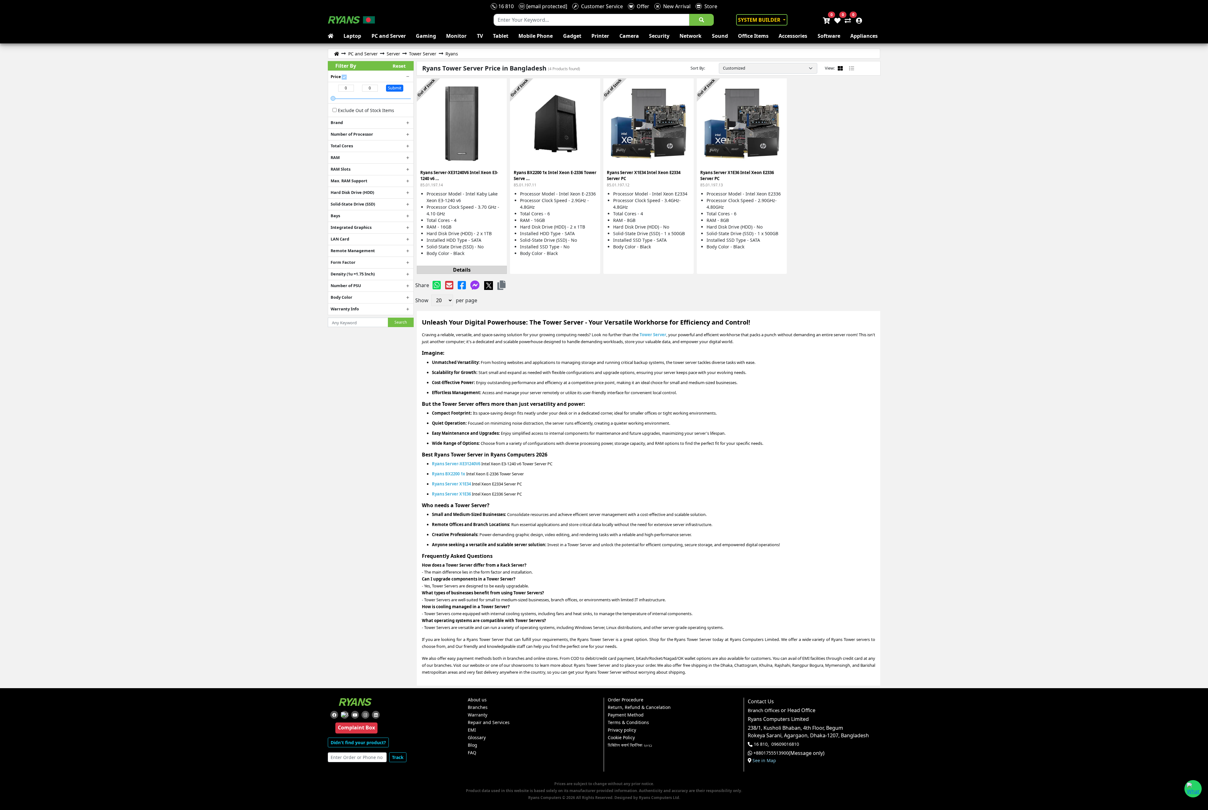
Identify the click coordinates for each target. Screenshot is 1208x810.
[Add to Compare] (498, 94)
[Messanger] (475, 285)
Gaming (426, 35)
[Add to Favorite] (498, 105)
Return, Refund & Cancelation (639, 707)
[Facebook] (462, 285)
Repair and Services (489, 722)
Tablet (500, 35)
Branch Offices (764, 710)
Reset (399, 66)
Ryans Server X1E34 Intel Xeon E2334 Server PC (643, 179)
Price (336, 76)
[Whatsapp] (437, 285)
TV (480, 35)
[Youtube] (355, 715)
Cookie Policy (621, 737)
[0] (846, 20)
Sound (720, 35)
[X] (488, 285)
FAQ (472, 753)
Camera (629, 35)
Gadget (572, 35)
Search (400, 322)
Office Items (753, 35)
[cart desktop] (826, 20)
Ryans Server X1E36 (451, 494)
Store (709, 6)
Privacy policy (622, 730)
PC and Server (389, 35)
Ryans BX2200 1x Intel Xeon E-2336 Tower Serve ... (555, 179)
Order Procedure (625, 700)
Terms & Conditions (628, 722)
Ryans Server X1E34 (451, 484)
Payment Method (626, 715)
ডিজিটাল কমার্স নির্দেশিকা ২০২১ (630, 745)
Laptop (352, 35)
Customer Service (601, 6)
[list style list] (851, 68)
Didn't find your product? (358, 742)
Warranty (477, 715)
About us (477, 700)
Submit (394, 88)
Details (462, 269)
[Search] (701, 20)
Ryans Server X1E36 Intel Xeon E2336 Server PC (737, 179)
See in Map (764, 760)
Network (691, 35)
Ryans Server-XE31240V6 (456, 464)
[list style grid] (840, 68)
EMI (472, 730)
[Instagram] (365, 715)
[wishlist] (837, 20)
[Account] (857, 20)
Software (829, 35)
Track (398, 757)
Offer (641, 6)
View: (830, 68)
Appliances (864, 35)
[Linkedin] (376, 715)
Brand (337, 122)
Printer (600, 35)
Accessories (793, 35)
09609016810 (785, 744)
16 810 (505, 6)
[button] (501, 285)
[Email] (449, 285)
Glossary (477, 737)
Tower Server (653, 334)
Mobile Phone (535, 35)
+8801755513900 (771, 753)
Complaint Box (356, 727)
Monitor (456, 35)
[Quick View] (498, 117)
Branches (478, 707)
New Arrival (676, 6)
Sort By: (698, 68)
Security (659, 35)
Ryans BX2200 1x (448, 474)
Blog (472, 745)
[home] (332, 36)
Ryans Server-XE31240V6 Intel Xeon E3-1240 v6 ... (459, 179)
